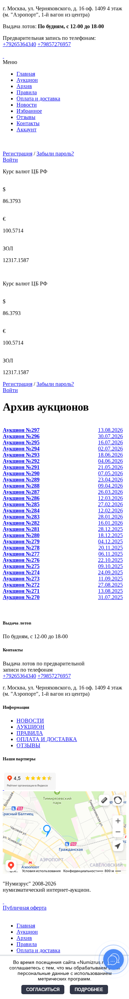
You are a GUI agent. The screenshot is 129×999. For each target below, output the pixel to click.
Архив (24, 86)
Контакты (28, 123)
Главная (26, 74)
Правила (27, 92)
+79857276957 (54, 44)
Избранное (29, 111)
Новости (27, 105)
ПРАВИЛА (30, 733)
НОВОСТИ (30, 721)
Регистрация (17, 153)
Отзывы (26, 117)
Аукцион (27, 80)
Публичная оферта (24, 908)
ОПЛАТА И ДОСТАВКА (47, 739)
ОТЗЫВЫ (28, 745)
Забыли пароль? (55, 153)
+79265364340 (19, 44)
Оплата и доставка (38, 98)
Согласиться (43, 989)
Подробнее (89, 989)
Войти (10, 160)
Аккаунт (26, 129)
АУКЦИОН (30, 727)
